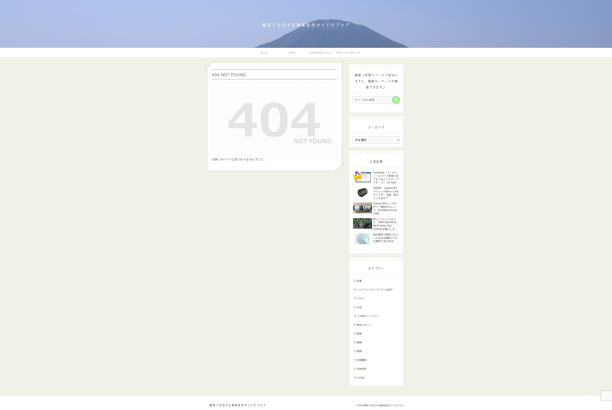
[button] (396, 100)
